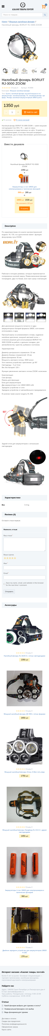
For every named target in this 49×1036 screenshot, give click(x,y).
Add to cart (32, 112)
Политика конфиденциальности (14, 1024)
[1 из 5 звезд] (5, 558)
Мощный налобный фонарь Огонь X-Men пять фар (25, 772)
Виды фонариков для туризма (16, 1012)
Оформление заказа (10, 1027)
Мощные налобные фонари (22, 22)
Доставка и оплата (9, 1018)
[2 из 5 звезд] (7, 558)
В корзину (24, 208)
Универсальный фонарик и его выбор (19, 1009)
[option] (24, 182)
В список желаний (22, 120)
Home (4, 22)
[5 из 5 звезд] (15, 558)
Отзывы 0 (14, 88)
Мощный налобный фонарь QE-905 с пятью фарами (24, 714)
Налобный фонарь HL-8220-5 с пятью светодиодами (24, 656)
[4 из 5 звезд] (12, 558)
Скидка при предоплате (11, 1021)
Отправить (9, 591)
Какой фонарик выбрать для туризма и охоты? (22, 1006)
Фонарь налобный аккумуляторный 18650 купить (24, 97)
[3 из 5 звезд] (10, 558)
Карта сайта (6, 1030)
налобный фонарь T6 (20, 96)
